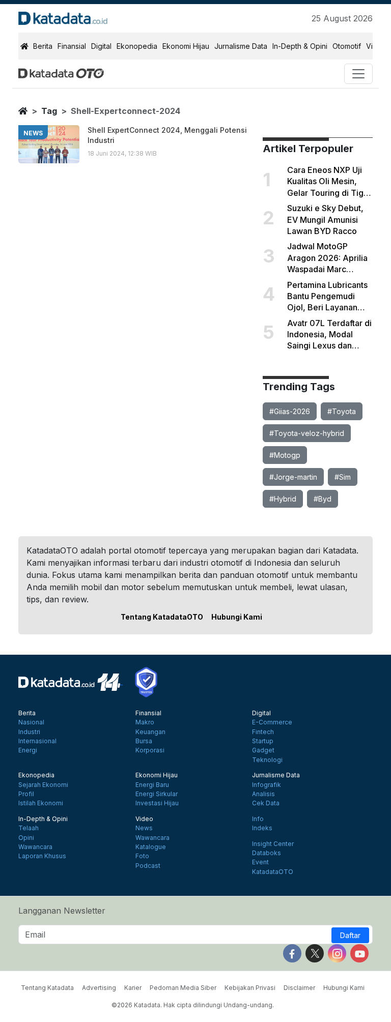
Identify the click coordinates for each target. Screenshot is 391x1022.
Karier (133, 987)
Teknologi (267, 760)
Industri (29, 732)
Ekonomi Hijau (185, 46)
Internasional (37, 741)
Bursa (143, 741)
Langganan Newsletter (61, 911)
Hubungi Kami (236, 616)
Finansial (72, 46)
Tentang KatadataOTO (162, 616)
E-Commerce (272, 722)
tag (49, 111)
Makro (144, 722)
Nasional (31, 722)
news (33, 133)
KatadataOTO (272, 871)
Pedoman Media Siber (183, 987)
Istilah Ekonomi (40, 803)
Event (260, 862)
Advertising (99, 987)
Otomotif (346, 46)
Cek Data (266, 803)
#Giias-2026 (289, 411)
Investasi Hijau (157, 803)
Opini (26, 837)
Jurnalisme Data (240, 46)
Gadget (263, 750)
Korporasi (149, 750)
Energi (27, 750)
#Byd (322, 498)
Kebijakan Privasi (250, 987)
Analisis (263, 794)
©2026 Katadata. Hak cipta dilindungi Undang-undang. (192, 1005)
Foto (142, 856)
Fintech (263, 732)
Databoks (266, 853)
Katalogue (150, 847)
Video (144, 819)
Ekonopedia (137, 46)
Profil (26, 794)
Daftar (350, 935)
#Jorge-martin (293, 477)
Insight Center (273, 844)
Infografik (266, 785)
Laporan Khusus (42, 856)
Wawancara (35, 847)
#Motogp (284, 455)
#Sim (342, 477)
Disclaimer (299, 987)
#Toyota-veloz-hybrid (306, 433)
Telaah (28, 828)
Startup (262, 741)
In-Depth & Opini (299, 46)
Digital (101, 46)
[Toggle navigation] (358, 74)
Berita (42, 46)
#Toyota (341, 411)
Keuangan (150, 732)
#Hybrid (282, 498)
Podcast (147, 865)
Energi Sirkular (156, 794)
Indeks (262, 828)
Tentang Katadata (47, 987)
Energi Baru (152, 785)
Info (258, 819)
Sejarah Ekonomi (43, 785)
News (144, 828)
